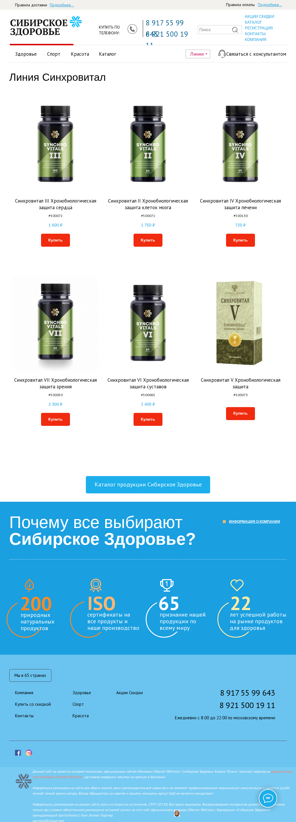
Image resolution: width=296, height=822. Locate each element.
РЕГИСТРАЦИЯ (259, 28)
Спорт (53, 54)
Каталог (107, 54)
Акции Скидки (129, 692)
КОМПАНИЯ (255, 40)
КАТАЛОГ (253, 22)
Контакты (24, 715)
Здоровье (26, 54)
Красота (80, 54)
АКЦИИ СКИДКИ (259, 16)
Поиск (205, 29)
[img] (39, 26)
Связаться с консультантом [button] (256, 54)
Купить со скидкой (33, 704)
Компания (24, 692)
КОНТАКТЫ (255, 34)
